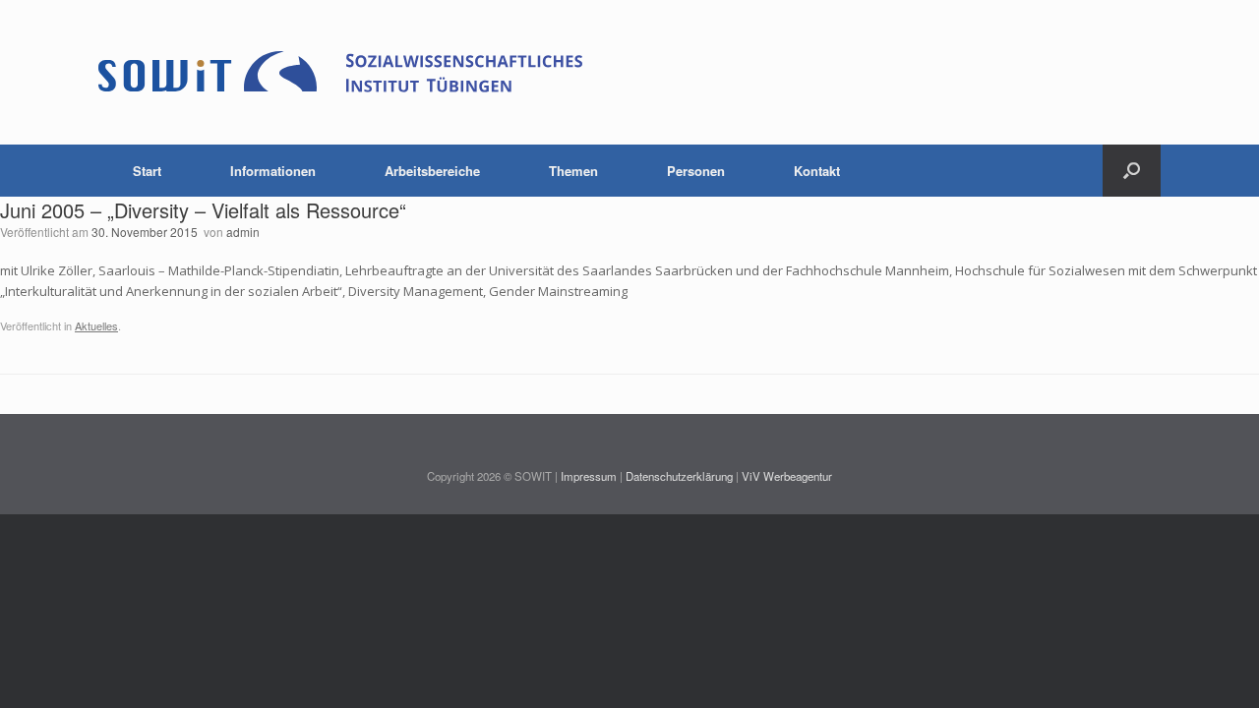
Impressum (589, 476)
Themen (573, 170)
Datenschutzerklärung (679, 476)
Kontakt (817, 170)
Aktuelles (96, 325)
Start (147, 170)
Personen (696, 170)
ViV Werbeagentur (787, 476)
